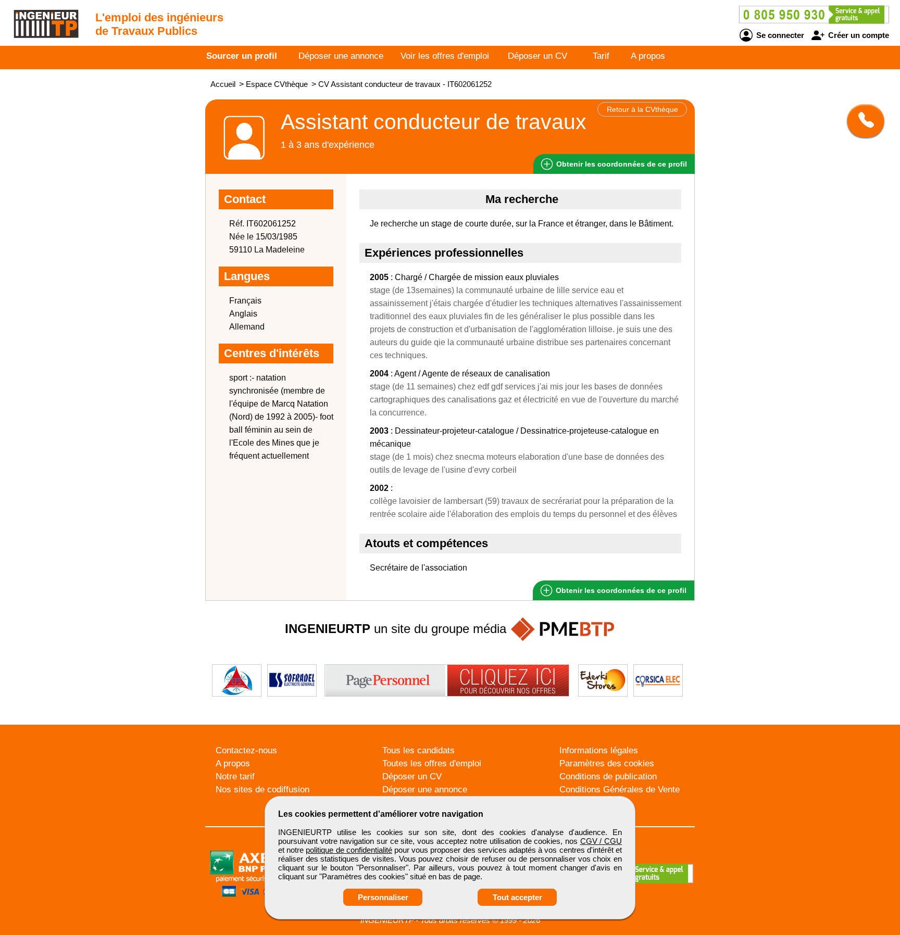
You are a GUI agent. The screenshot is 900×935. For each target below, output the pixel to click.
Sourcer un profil (241, 56)
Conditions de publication (608, 776)
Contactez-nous (246, 750)
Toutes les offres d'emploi (431, 763)
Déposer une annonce (340, 56)
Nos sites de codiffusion (262, 789)
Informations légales (598, 750)
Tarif (601, 56)
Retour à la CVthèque (642, 109)
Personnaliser (383, 897)
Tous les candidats (418, 750)
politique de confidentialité (349, 849)
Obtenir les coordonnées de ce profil (620, 590)
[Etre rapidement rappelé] (862, 121)
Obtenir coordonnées (620, 164)
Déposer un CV (537, 56)
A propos (648, 56)
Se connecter (779, 35)
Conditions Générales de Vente (619, 789)
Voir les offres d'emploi (445, 56)
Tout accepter (517, 897)
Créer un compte (857, 35)
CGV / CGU (601, 841)
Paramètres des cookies (606, 763)
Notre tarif (235, 776)
